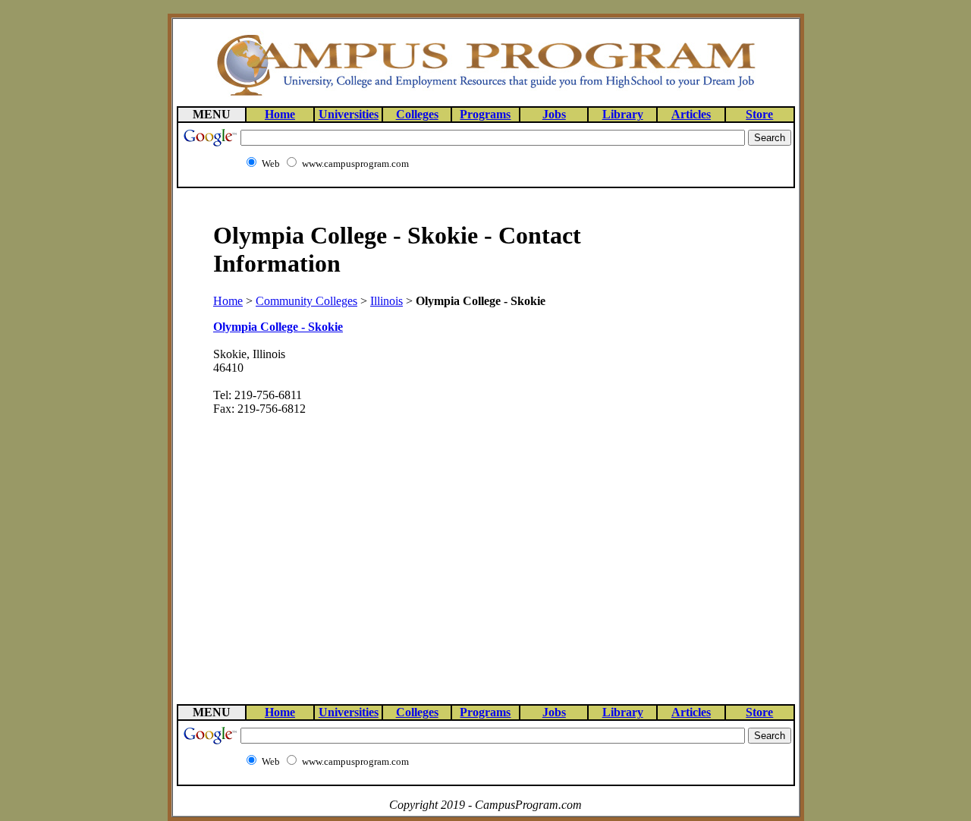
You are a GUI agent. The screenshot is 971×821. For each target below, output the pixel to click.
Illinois (386, 300)
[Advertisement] (697, 445)
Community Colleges (306, 300)
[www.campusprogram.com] (485, 94)
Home (228, 300)
